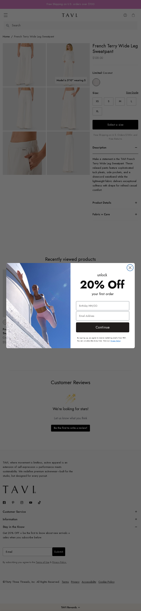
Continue (103, 327)
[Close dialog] (130, 267)
